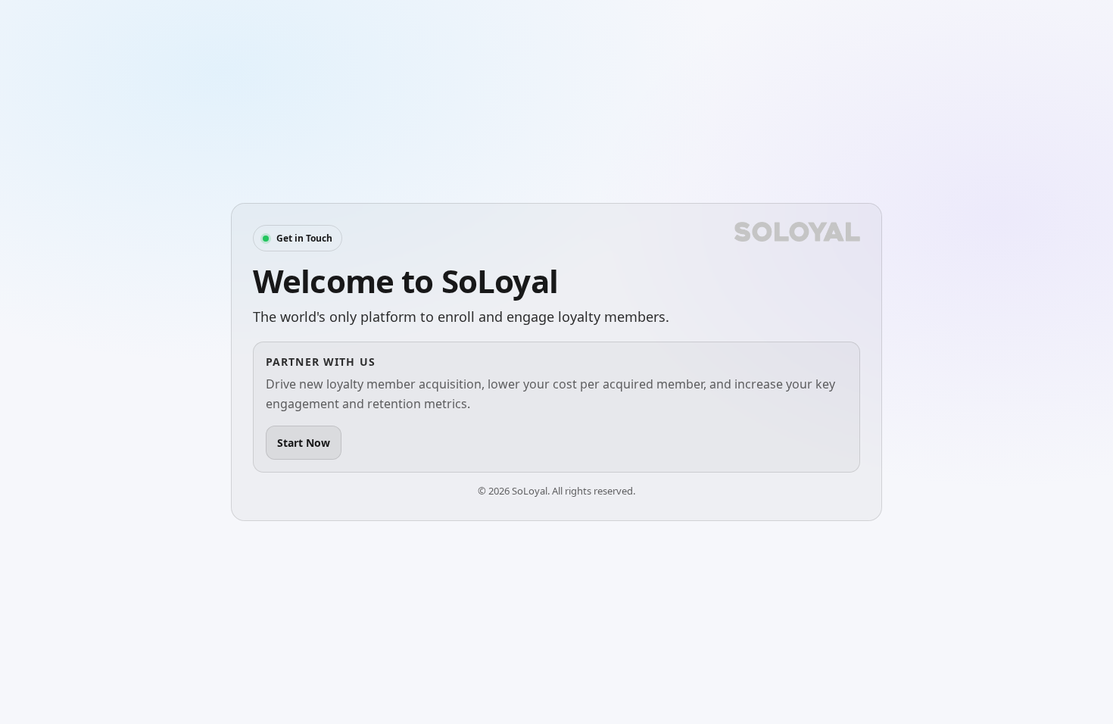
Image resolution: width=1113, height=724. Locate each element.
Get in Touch (304, 238)
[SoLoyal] (797, 231)
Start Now (303, 442)
